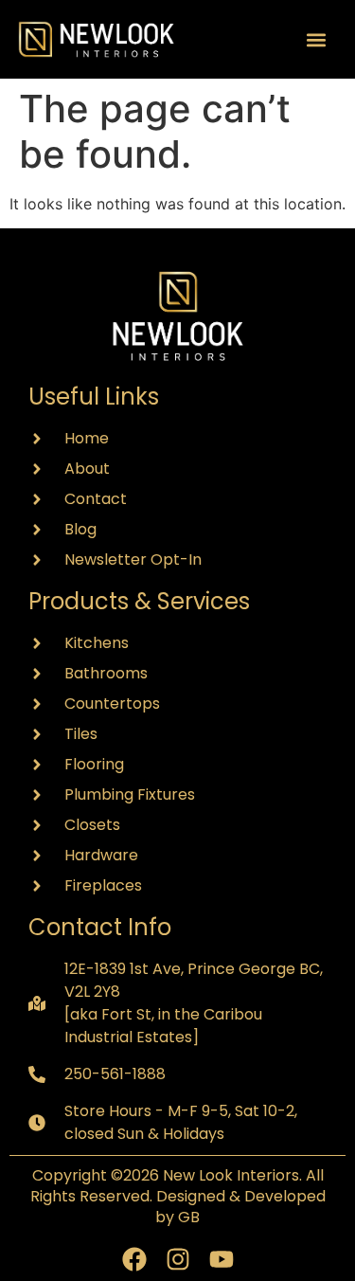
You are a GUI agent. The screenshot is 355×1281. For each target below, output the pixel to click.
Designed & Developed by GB (240, 1206)
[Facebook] (134, 1259)
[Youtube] (221, 1259)
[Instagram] (178, 1259)
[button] (315, 39)
